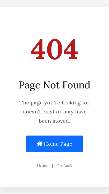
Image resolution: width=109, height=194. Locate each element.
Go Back (64, 165)
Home (43, 165)
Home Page (57, 143)
